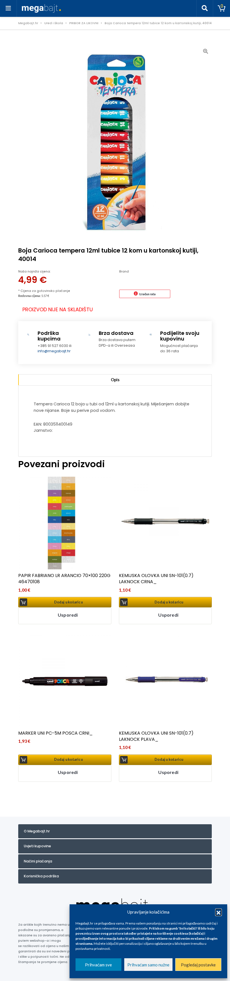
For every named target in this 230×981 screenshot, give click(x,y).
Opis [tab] (115, 379)
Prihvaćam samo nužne (148, 964)
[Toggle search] (204, 8)
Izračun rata (147, 294)
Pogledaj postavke (198, 964)
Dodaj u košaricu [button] (68, 602)
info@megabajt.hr (54, 351)
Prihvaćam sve (98, 964)
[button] (218, 912)
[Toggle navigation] (8, 8)
